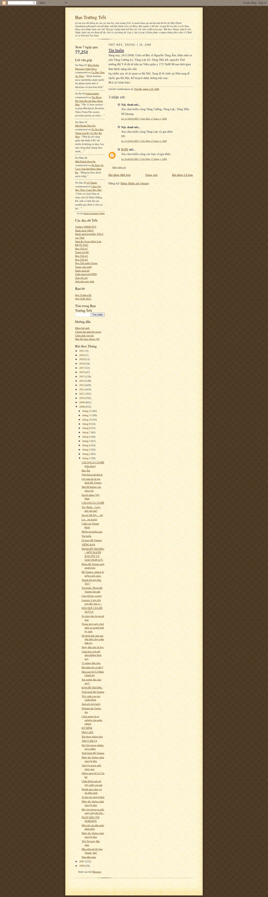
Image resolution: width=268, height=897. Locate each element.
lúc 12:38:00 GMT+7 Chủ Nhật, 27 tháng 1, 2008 (144, 119)
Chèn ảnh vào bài (84, 335)
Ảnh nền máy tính (84, 281)
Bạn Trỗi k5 (81, 256)
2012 (82, 389)
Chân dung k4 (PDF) (86, 274)
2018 (82, 363)
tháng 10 (87, 419)
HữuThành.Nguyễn (85, 125)
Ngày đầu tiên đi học (93, 647)
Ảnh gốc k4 (81, 277)
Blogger (97, 871)
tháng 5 (86, 440)
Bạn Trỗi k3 (81, 259)
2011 (82, 393)
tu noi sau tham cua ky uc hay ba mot (89, 133)
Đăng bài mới (82, 328)
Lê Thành (92, 182)
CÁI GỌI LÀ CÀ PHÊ (93, 502)
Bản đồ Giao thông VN (87, 339)
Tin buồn (86, 536)
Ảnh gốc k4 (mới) (91, 704)
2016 (82, 372)
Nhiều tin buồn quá (92, 531)
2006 (82, 865)
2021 (82, 350)
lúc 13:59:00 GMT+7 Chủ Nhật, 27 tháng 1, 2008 (144, 141)
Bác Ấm (86, 470)
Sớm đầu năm (89, 857)
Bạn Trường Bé (83, 295)
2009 (82, 402)
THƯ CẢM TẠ (89, 740)
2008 (82, 406)
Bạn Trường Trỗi (90, 17)
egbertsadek (92, 93)
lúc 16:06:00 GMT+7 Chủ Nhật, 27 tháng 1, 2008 (144, 159)
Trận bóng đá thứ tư (92, 474)
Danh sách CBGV (84, 230)
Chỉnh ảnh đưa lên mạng (88, 331)
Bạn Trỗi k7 (81, 248)
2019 (82, 359)
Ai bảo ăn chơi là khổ (93, 797)
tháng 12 (87, 411)
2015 (82, 376)
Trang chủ (151, 175)
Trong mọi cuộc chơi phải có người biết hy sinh (93, 627)
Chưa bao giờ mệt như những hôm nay (91, 655)
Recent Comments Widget (94, 213)
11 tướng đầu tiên (91, 663)
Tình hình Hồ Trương (93, 691)
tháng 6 (86, 436)
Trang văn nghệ (83, 266)
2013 (82, 385)
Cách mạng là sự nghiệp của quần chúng (92, 720)
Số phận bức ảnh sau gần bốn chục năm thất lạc (93, 639)
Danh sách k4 (82, 270)
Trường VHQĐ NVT (85, 226)
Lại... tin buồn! (89, 519)
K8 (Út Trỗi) (81, 245)
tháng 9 (86, 423)
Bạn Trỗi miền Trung (86, 263)
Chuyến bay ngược (92, 595)
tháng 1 (86, 458)
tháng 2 (86, 453)
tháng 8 (86, 428)
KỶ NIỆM (87, 728)
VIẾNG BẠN (88, 544)
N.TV (124, 149)
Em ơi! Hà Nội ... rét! (92, 515)
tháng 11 (87, 415)
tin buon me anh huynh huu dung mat (89, 101)
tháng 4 (86, 445)
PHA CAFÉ (87, 732)
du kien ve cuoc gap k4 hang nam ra (89, 169)
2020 (82, 355)
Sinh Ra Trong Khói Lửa (88, 241)
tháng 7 (86, 432)
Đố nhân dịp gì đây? (92, 667)
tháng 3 (86, 449)
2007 (82, 861)
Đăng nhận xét (119, 167)
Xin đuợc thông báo (92, 736)
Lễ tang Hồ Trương (92, 540)
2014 (82, 380)
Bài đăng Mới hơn (119, 175)
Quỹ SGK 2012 (83, 298)
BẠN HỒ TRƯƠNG (92, 687)
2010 (82, 398)
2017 (82, 367)
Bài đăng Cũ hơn (182, 175)
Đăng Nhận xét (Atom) (135, 183)
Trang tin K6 (82, 252)
